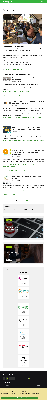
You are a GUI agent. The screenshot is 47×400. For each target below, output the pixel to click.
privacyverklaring (13, 394)
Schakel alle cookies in (6, 397)
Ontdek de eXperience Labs (13, 69)
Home (4, 4)
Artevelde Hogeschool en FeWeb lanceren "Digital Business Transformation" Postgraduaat (28, 152)
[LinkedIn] (10, 378)
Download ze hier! (10, 235)
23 (21, 200)
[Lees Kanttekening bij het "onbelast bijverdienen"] (7, 79)
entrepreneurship (16, 95)
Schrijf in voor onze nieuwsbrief (22, 378)
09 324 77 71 (6, 386)
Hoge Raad (6, 194)
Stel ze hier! (9, 259)
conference (6, 144)
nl (12, 1)
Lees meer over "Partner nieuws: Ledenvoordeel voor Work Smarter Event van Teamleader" (23, 140)
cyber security (13, 194)
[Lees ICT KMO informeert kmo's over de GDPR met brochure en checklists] (7, 103)
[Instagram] (13, 378)
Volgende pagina (33, 200)
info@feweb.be (10, 386)
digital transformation (8, 170)
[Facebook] (4, 378)
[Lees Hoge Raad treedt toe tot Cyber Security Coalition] (7, 179)
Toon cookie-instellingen (18, 397)
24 (24, 200)
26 (30, 200)
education (17, 170)
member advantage (24, 144)
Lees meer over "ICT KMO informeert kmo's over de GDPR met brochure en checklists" (22, 117)
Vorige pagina (14, 200)
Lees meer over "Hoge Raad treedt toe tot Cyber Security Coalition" (18, 190)
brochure (10, 120)
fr (10, 1)
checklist (16, 120)
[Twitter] (7, 378)
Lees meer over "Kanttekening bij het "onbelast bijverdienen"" (17, 91)
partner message (34, 144)
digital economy (7, 95)
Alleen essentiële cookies (31, 397)
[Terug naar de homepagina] (6, 2)
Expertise (8, 4)
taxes (23, 95)
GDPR (5, 120)
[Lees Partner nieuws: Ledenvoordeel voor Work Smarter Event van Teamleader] (7, 129)
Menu (42, 1)
